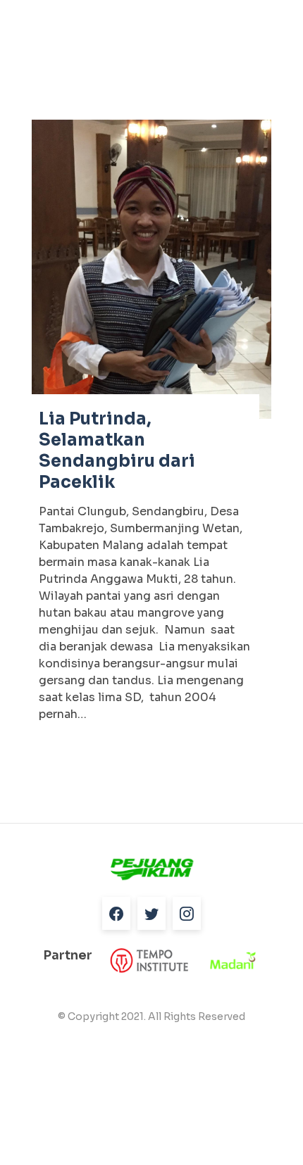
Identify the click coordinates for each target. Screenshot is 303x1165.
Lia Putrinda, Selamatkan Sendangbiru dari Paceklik (117, 450)
